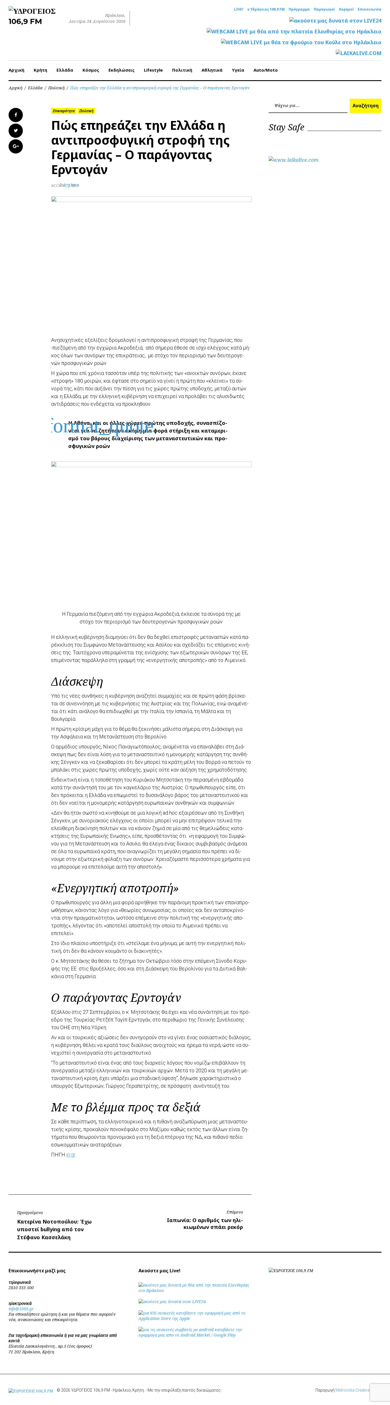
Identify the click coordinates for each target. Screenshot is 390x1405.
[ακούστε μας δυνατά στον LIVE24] (335, 20)
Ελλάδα (65, 70)
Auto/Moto (266, 70)
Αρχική (16, 70)
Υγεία (238, 70)
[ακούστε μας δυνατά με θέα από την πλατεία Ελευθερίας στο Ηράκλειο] (194, 1290)
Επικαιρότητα (64, 110)
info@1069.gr (21, 1308)
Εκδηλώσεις (121, 70)
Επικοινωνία (369, 9)
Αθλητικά (212, 70)
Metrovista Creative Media (358, 1390)
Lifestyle (153, 70)
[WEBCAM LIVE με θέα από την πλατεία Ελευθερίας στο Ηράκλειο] (294, 31)
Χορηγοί (346, 9)
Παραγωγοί (324, 9)
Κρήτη (40, 70)
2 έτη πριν (69, 184)
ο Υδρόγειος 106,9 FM (266, 9)
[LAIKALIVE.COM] (358, 53)
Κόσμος (91, 70)
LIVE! (238, 9)
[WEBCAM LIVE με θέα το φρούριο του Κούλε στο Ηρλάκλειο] (301, 42)
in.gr (70, 1155)
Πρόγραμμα (299, 9)
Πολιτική (182, 70)
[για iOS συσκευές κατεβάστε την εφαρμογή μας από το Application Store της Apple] (194, 1318)
